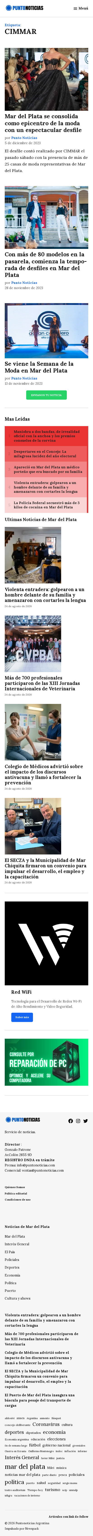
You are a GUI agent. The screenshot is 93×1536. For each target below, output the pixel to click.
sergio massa (70, 1483)
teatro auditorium (15, 1490)
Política (10, 1283)
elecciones (56, 1439)
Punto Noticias (24, 138)
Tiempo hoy (35, 1490)
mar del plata (25, 1466)
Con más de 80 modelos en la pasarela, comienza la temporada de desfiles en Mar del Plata (46, 264)
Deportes (12, 1267)
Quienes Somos (15, 1187)
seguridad (54, 1483)
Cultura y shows (17, 1298)
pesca (63, 1475)
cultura (67, 1425)
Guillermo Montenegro (41, 1451)
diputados (33, 1433)
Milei (50, 1468)
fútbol (34, 1445)
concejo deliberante (17, 1425)
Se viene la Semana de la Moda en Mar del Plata (39, 367)
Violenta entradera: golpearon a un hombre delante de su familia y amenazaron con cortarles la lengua (45, 595)
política (14, 1482)
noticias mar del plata (22, 1474)
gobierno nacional (56, 1445)
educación (38, 1439)
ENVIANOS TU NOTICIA (46, 395)
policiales (77, 1474)
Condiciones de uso (17, 1199)
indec (59, 1451)
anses (20, 1418)
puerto (30, 1483)
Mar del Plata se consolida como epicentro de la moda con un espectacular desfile (43, 123)
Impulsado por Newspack (22, 1528)
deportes (14, 1432)
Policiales (12, 1260)
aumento (44, 1418)
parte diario (49, 1475)
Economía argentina (17, 1439)
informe (82, 1451)
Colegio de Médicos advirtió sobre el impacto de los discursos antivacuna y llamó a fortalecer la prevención (44, 775)
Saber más (22, 1017)
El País (10, 1252)
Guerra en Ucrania (15, 1451)
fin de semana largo (16, 1445)
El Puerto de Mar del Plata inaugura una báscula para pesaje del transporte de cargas (40, 1400)
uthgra (8, 1495)
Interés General (17, 1244)
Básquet (56, 1418)
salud (41, 1482)
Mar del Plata (15, 1236)
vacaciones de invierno (27, 1495)
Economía (12, 1275)
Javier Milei (47, 1458)
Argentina (32, 1418)
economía (54, 1432)
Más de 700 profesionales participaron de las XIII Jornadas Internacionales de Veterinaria (42, 683)
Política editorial (16, 1193)
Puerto (10, 1291)
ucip (64, 1490)
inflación (70, 1451)
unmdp (73, 1490)
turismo (52, 1489)
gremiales (78, 1445)
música (61, 1468)
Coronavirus (46, 1424)
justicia (60, 1458)
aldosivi (9, 1418)
